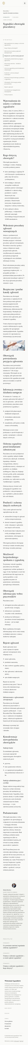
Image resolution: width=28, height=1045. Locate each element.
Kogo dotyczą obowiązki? (11, 48)
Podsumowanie (8, 94)
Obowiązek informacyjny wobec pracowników (12, 83)
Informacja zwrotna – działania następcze (12, 64)
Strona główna (8, 1021)
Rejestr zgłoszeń (8, 87)
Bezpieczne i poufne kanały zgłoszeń (14, 56)
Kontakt (7, 1028)
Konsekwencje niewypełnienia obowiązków (12, 90)
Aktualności (8, 1026)
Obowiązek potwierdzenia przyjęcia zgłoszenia (13, 59)
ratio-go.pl (16, 1041)
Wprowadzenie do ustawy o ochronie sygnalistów (14, 44)
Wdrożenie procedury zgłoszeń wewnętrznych (12, 51)
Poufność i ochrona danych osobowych (11, 73)
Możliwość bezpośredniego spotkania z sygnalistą (14, 78)
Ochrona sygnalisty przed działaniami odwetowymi (14, 69)
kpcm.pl (21, 1041)
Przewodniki (8, 1023)
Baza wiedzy (6, 10)
